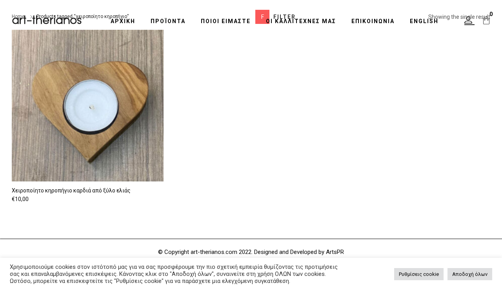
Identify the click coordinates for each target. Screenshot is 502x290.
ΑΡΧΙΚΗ (123, 21)
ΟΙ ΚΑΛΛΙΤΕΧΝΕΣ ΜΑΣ (301, 21)
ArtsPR (335, 252)
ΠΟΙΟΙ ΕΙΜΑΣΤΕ (226, 21)
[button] (469, 20)
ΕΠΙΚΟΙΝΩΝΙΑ (373, 21)
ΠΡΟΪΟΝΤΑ (168, 21)
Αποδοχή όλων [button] (469, 274)
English (424, 21)
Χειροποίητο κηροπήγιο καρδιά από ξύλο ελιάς (71, 190)
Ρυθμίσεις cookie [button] (419, 274)
